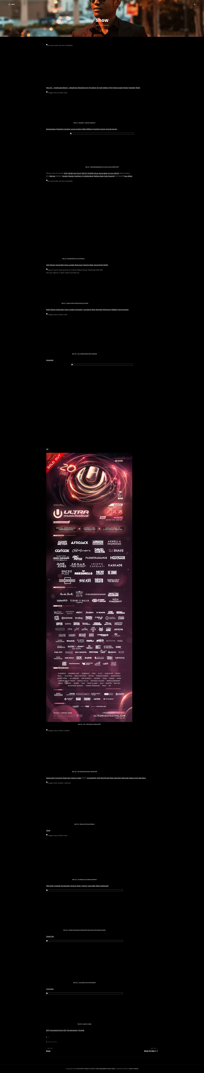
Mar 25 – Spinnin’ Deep (84, 1024)
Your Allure (128, 176)
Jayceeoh (87, 309)
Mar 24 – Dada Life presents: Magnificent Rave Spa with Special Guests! (84, 930)
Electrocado (118, 88)
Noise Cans (133, 778)
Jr (48, 1037)
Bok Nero (142, 778)
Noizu (79, 886)
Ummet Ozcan (111, 129)
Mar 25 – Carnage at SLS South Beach (84, 982)
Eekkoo (106, 88)
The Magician (72, 1030)
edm (52, 1042)
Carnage (58, 778)
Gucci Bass (103, 173)
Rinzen (125, 88)
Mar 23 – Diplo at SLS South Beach (84, 824)
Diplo (48, 830)
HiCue (96, 173)
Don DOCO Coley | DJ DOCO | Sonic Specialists (91, 1069)
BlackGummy (83, 88)
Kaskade (49, 360)
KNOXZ (116, 173)
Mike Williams (87, 129)
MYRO (105, 265)
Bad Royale (105, 778)
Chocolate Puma (56, 1030)
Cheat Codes (76, 778)
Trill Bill (70, 173)
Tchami (84, 886)
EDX (64, 1030)
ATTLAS (99, 88)
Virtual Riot (59, 265)
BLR (47, 1030)
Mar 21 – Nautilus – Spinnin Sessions (84, 123)
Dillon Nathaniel (102, 886)
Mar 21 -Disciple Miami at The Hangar (73, 258)
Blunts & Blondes (57, 309)
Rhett (138, 88)
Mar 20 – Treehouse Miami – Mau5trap (62, 88)
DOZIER (90, 173)
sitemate (106, 25)
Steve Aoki (50, 778)
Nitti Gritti (50, 886)
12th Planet (50, 265)
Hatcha (86, 265)
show (55, 1042)
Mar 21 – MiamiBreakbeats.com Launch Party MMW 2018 (102, 167)
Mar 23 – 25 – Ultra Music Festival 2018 (89, 724)
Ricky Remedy (97, 309)
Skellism (114, 309)
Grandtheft (91, 778)
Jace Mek (91, 886)
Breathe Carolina (63, 129)
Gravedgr (79, 309)
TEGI (65, 173)
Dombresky (65, 886)
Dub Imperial (109, 176)
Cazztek (57, 886)
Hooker (65, 176)
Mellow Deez (99, 176)
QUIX (98, 778)
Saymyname (123, 309)
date (49, 1042)
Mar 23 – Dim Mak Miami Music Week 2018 (84, 771)
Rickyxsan (79, 265)
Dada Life (66, 778)
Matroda (125, 778)
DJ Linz (110, 173)
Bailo (91, 265)
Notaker (132, 88)
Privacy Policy (111, 1069)
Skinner (52, 176)
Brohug (73, 886)
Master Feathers (75, 176)
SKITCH (84, 173)
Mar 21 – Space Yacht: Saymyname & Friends (75, 303)
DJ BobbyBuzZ (87, 176)
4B (47, 449)
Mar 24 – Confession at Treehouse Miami (84, 879)
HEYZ (111, 88)
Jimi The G (77, 173)
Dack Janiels (69, 265)
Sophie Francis (99, 129)
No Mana (93, 88)
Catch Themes (133, 1069)
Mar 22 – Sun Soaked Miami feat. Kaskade (84, 354)
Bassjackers (51, 129)
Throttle (81, 1030)
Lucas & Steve (76, 129)
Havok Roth (98, 265)
